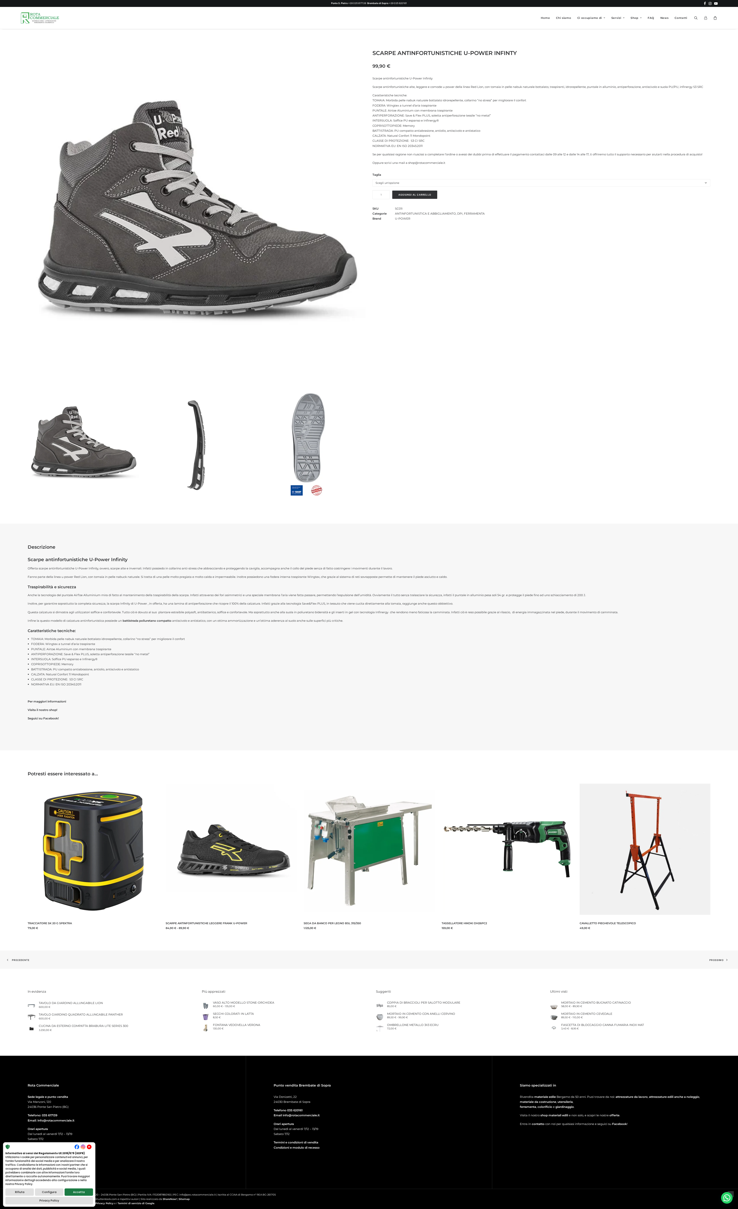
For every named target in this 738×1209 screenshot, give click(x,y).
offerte (614, 1115)
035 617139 (49, 1115)
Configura (49, 1192)
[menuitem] (704, 3)
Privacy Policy (104, 1203)
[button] (704, 3)
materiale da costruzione (538, 1102)
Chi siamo (563, 18)
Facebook (619, 1124)
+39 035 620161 (398, 3)
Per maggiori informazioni (47, 701)
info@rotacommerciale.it (55, 1120)
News (664, 18)
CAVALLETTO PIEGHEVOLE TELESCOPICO (470, 923)
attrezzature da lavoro (632, 1097)
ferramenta (528, 1107)
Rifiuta (19, 1192)
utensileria (565, 1102)
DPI (460, 213)
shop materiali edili (554, 1115)
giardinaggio (564, 1107)
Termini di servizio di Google (136, 1203)
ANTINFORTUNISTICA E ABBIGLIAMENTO (425, 213)
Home (545, 18)
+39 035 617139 (357, 3)
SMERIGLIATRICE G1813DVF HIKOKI (603, 923)
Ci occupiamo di (589, 18)
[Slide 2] (196, 445)
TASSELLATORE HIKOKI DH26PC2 (326, 923)
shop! (53, 710)
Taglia (376, 175)
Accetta (79, 1192)
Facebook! (51, 718)
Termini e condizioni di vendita (296, 1142)
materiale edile (545, 1097)
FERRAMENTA (474, 213)
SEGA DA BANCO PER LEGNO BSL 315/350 (194, 923)
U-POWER (402, 218)
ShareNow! (170, 1199)
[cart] (714, 18)
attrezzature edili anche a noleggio (674, 1097)
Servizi (616, 18)
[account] (707, 18)
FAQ (651, 18)
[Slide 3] (310, 445)
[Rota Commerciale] (40, 18)
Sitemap (184, 1199)
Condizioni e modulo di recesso (297, 1147)
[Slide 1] (83, 445)
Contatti (681, 18)
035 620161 (295, 1110)
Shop (634, 18)
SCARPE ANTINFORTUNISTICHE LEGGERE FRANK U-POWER (68, 923)
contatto (538, 1124)
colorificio (545, 1107)
